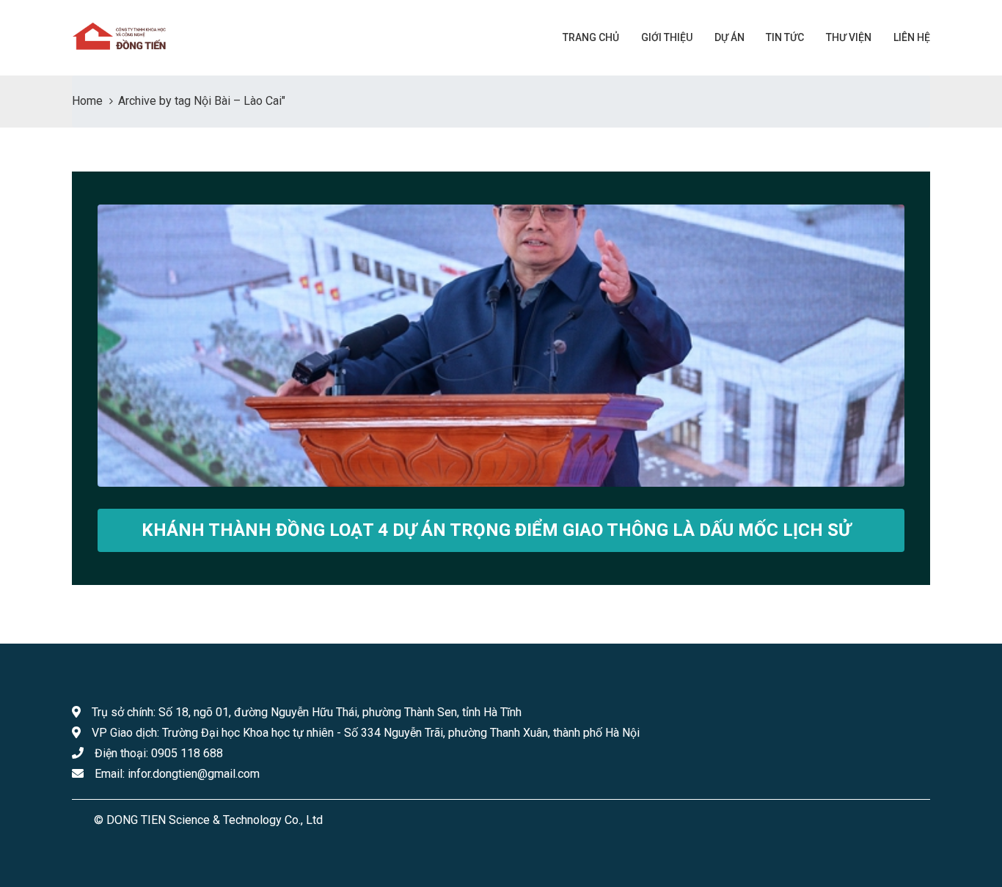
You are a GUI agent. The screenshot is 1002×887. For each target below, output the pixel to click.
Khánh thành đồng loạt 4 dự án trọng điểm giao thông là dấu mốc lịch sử (496, 530)
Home (87, 101)
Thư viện (848, 37)
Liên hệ (911, 37)
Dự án (729, 37)
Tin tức (784, 37)
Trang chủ (591, 37)
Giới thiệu (666, 37)
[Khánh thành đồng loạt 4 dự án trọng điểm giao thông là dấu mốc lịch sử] (501, 346)
